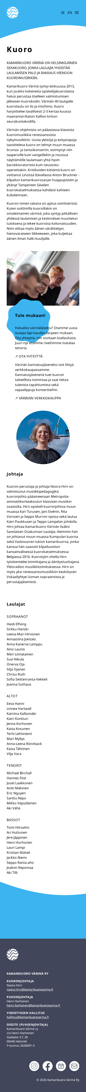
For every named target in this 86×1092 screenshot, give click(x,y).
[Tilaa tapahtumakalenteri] (61, 1066)
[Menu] (76, 12)
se (62, 12)
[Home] (25, 12)
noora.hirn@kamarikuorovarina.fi (30, 989)
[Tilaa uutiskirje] (74, 1066)
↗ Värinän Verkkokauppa (38, 398)
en (69, 12)
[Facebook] (48, 1066)
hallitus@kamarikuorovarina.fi (28, 1017)
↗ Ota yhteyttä (29, 356)
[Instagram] (34, 1066)
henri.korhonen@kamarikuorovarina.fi (33, 1005)
